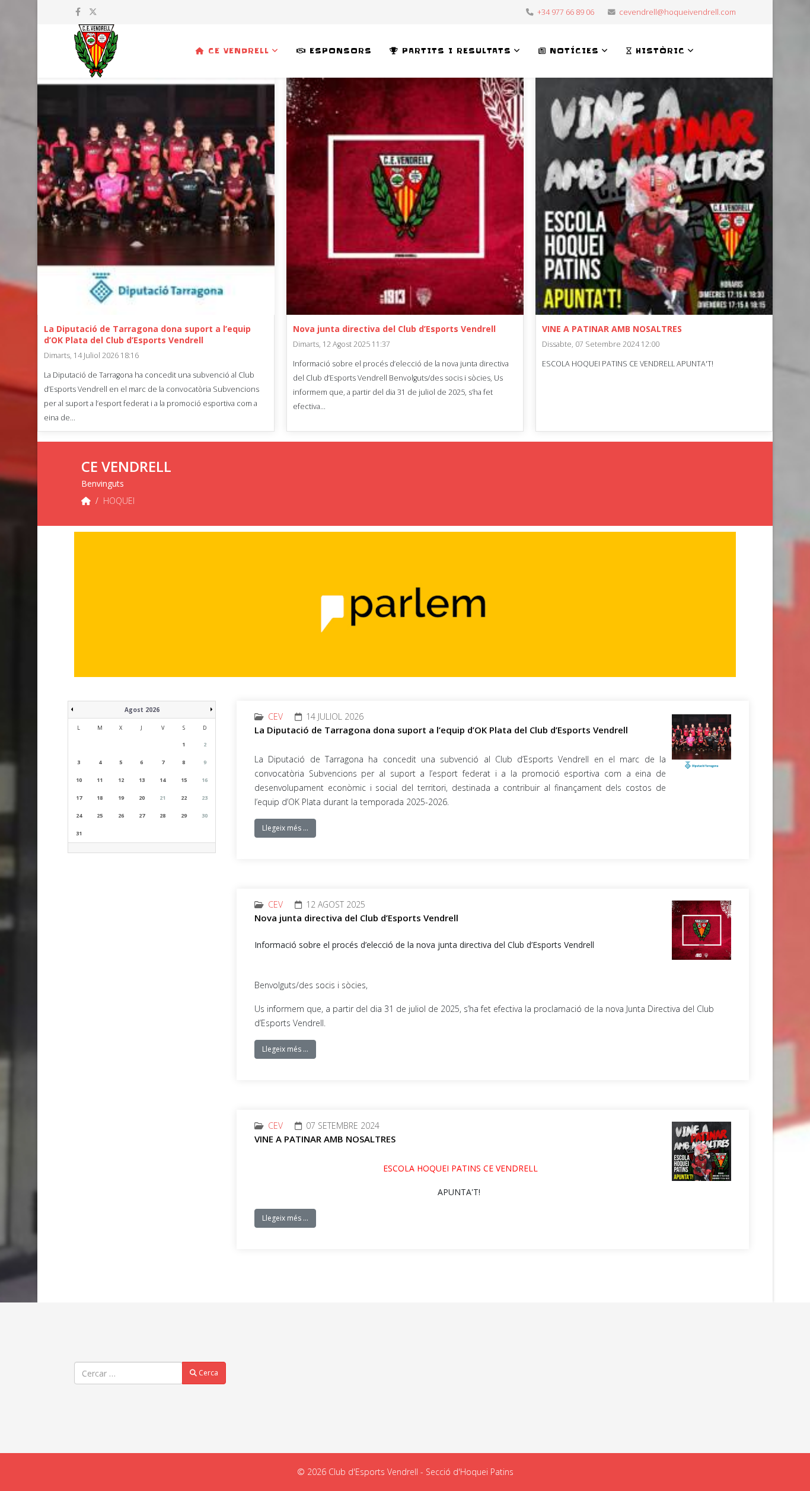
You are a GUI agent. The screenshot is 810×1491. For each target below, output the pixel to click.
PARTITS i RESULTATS (454, 51)
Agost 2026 (142, 709)
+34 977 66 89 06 (565, 12)
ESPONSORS (339, 51)
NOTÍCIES (572, 51)
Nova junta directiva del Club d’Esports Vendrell (394, 328)
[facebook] (78, 11)
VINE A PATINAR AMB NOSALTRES (612, 328)
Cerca (207, 1373)
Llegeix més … (285, 828)
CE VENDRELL (237, 51)
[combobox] (128, 1373)
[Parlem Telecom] (405, 604)
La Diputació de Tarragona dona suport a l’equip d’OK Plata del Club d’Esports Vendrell (147, 334)
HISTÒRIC (658, 51)
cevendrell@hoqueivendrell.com (677, 12)
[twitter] (93, 11)
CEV (275, 716)
